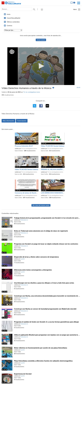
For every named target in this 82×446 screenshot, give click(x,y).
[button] (41, 66)
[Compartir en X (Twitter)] (34, 105)
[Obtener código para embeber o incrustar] (47, 105)
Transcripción (21, 121)
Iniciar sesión (41, 40)
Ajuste (78, 87)
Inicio (8, 14)
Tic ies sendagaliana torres (31, 92)
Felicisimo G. (24, 220)
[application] (41, 66)
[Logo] (11, 51)
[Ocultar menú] (76, 9)
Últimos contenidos (13, 22)
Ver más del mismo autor (41, 205)
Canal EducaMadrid (13, 18)
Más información (8, 121)
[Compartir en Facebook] (41, 105)
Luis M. (23, 259)
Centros (9, 25)
